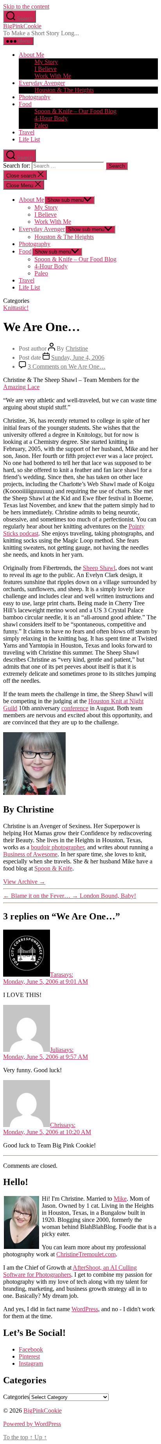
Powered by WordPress (32, 1423)
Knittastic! (16, 307)
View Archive (24, 881)
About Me (31, 54)
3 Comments (67, 366)
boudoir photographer (57, 847)
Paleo (41, 125)
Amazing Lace (21, 387)
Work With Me (52, 75)
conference (74, 708)
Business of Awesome (30, 854)
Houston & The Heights (64, 90)
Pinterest (29, 1356)
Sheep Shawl (99, 568)
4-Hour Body (51, 118)
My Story (46, 61)
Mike (120, 1198)
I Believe (45, 68)
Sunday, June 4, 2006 (77, 357)
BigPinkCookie (22, 26)
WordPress (85, 1309)
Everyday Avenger (42, 83)
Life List (29, 139)
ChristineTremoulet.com (86, 1254)
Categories (16, 1396)
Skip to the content (26, 6)
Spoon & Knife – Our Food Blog (75, 111)
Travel (26, 132)
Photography (34, 97)
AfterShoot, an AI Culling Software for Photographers (70, 1271)
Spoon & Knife (53, 868)
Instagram (31, 1363)
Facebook (31, 1349)
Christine (77, 348)
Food (25, 104)
